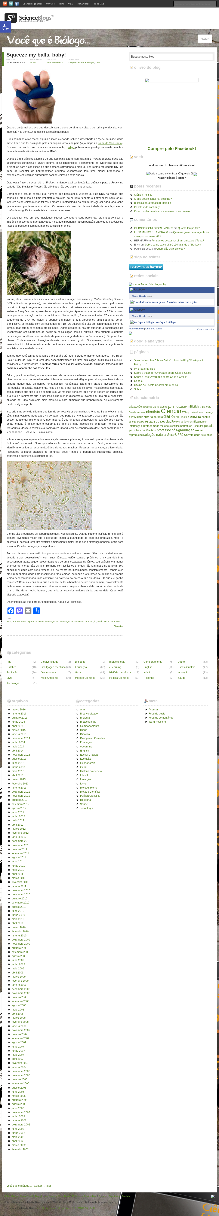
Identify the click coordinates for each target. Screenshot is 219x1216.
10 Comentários (55, 62)
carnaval (140, 412)
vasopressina (114, 621)
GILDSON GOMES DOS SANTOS (153, 228)
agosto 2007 (19, 1042)
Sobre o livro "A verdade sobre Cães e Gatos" (160, 376)
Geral (78, 672)
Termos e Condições (109, 1196)
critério (148, 416)
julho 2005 (18, 1108)
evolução (168, 421)
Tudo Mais (99, 4)
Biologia (206, 406)
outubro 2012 (19, 799)
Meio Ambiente (49, 677)
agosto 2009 (19, 956)
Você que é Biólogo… (19, 1185)
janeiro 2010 (19, 935)
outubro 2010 (19, 898)
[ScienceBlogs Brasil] (29, 21)
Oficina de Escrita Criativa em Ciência (156, 385)
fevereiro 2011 (20, 882)
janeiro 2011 (19, 886)
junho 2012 (18, 816)
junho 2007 (18, 1050)
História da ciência (120, 672)
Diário (181, 661)
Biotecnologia (117, 661)
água (203, 435)
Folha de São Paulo (110, 143)
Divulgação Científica (53, 667)
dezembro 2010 (21, 890)
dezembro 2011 (21, 840)
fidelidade (79, 621)
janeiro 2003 (19, 1120)
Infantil (147, 672)
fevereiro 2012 (20, 832)
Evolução (89, 62)
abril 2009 (18, 972)
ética (209, 434)
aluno (156, 406)
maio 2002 (18, 1137)
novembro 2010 (21, 894)
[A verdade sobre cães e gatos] (147, 302)
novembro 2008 (21, 993)
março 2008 (19, 1017)
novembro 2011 (21, 845)
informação (135, 425)
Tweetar (118, 626)
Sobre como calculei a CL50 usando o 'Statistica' (173, 244)
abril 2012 (18, 824)
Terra (61, 4)
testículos (102, 621)
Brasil (132, 412)
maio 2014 (18, 746)
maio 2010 (18, 919)
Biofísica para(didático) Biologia (152, 202)
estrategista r (66, 621)
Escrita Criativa (186, 667)
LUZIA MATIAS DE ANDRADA (151, 232)
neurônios (186, 425)
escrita (206, 416)
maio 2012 (18, 820)
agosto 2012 (19, 808)
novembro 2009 (21, 943)
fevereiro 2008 (20, 1021)
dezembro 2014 (21, 738)
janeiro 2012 (19, 836)
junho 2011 (18, 865)
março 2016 (19, 709)
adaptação (135, 406)
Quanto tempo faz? (189, 228)
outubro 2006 (19, 1079)
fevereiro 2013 (20, 783)
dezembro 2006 (21, 1071)
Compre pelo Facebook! (172, 148)
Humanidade (83, 4)
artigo (71, 147)
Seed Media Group (45, 1208)
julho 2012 (18, 812)
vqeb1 (33, 62)
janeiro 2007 (19, 1067)
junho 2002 (18, 1132)
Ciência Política (143, 194)
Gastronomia (48, 672)
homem (203, 421)
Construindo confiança (147, 207)
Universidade (192, 434)
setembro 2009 (20, 952)
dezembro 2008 (21, 989)
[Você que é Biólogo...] (50, 45)
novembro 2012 (21, 795)
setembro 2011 (20, 853)
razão (199, 430)
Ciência (171, 410)
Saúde (181, 677)
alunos (163, 406)
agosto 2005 (19, 1104)
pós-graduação (183, 430)
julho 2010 (18, 910)
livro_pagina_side (144, 368)
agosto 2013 (19, 758)
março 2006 (19, 1095)
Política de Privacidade (84, 1196)
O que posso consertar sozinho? (153, 198)
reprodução (90, 621)
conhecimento (197, 412)
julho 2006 (18, 1091)
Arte (9, 661)
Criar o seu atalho (206, 309)
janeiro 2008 (19, 1026)
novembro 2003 (21, 1112)
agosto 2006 (19, 1087)
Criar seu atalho (153, 328)
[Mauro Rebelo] (130, 332)
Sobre (137, 389)
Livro (98, 62)
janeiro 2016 (19, 713)
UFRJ (179, 434)
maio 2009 (18, 968)
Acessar (153, 709)
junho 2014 (18, 742)
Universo (50, 4)
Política (151, 430)
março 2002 (19, 1145)
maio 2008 (18, 1009)
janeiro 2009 (19, 984)
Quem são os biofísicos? (170, 248)
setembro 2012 (20, 804)
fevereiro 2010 (20, 931)
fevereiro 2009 (20, 980)
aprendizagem (178, 406)
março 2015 (19, 730)
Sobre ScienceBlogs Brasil (18, 1196)
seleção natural (155, 434)
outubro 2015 (19, 717)
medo (155, 425)
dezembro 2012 (21, 791)
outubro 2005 (19, 1099)
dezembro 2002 (21, 1124)
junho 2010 (18, 915)
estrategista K (52, 621)
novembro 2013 (21, 754)
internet (147, 425)
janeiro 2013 (19, 787)
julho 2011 (18, 861)
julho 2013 (18, 763)
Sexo (171, 434)
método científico (170, 425)
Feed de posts (157, 713)
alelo (9, 621)
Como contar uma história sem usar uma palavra (162, 211)
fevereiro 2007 (20, 1062)
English (148, 667)
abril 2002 (18, 1141)
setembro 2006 (20, 1083)
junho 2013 (18, 767)
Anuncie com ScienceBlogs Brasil (52, 1196)
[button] (5, 27)
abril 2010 (18, 923)
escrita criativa (136, 421)
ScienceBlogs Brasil (32, 4)
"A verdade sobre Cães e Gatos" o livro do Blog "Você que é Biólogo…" (168, 362)
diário (168, 416)
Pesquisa (198, 425)
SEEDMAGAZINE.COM (83, 1208)
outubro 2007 (19, 1034)
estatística (153, 421)
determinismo (19, 621)
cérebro (158, 416)
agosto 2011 (19, 857)
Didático (11, 667)
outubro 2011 (19, 849)
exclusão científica (187, 421)
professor (164, 430)
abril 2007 (18, 1058)
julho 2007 (18, 1046)
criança (209, 412)
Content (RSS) (42, 1185)
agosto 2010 (19, 906)
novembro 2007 (21, 1030)
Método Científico (85, 677)
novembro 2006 (21, 1075)
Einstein (184, 416)
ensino (195, 416)
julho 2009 (18, 960)
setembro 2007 (20, 1038)
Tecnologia (13, 683)
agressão (147, 406)
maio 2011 (18, 869)
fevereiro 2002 (20, 1149)
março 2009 (19, 976)
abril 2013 (18, 775)
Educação (81, 667)
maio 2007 (18, 1054)
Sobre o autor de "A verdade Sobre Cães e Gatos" (163, 372)
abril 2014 (18, 750)
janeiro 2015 (19, 734)
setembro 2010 (20, 902)
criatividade (136, 416)
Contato (126, 1196)
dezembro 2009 (21, 939)
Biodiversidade (49, 661)
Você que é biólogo (165, 322)
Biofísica (195, 406)
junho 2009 (18, 964)
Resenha (149, 677)
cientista (153, 412)
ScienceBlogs (63, 1208)
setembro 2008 (20, 1001)
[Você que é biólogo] (142, 322)
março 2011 (18, 878)
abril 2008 (18, 1013)
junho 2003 (18, 1116)
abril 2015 (18, 726)
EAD (176, 417)
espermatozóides (35, 621)
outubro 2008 (19, 997)
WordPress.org (157, 721)
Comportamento (76, 62)
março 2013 (19, 779)
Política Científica (119, 677)
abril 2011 (17, 873)
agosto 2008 (19, 1005)
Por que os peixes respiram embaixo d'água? (177, 240)
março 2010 (19, 927)
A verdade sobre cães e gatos (181, 302)
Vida (70, 4)
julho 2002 (18, 1128)
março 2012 (19, 828)
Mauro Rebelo (139, 296)
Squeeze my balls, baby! (36, 55)
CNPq (185, 412)
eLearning (115, 667)
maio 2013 (18, 771)
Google (138, 381)
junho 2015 (18, 721)
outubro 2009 (19, 948)
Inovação (183, 672)
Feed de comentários (161, 717)
